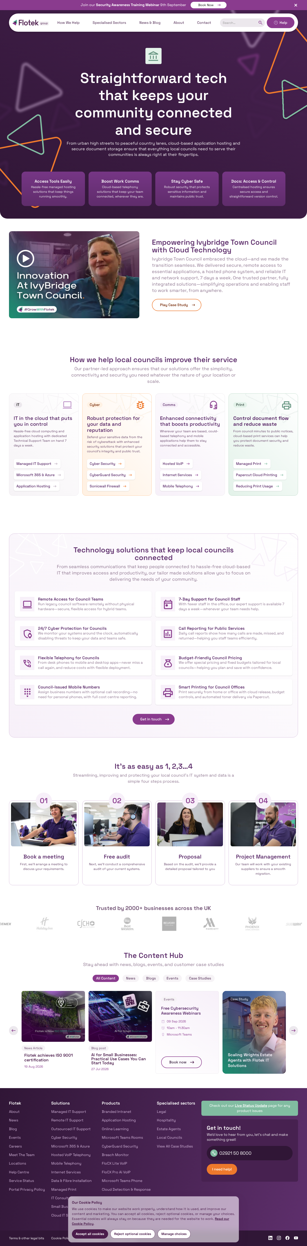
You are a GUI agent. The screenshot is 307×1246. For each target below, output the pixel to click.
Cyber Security (64, 1137)
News (13, 1120)
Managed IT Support (68, 1111)
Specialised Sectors (109, 22)
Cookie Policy (61, 1238)
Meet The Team (22, 1154)
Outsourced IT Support (71, 1129)
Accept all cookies (90, 1234)
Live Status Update (251, 1105)
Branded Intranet (116, 1111)
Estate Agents (169, 1129)
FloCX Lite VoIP (114, 1163)
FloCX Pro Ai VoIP (116, 1172)
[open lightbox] (74, 274)
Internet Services (66, 1172)
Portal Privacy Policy (27, 1189)
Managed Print (63, 1189)
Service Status (21, 1180)
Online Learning (115, 1129)
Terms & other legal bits (26, 1238)
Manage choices (174, 1234)
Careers (15, 1146)
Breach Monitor (115, 1154)
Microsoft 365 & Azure (70, 1146)
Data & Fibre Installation (71, 1180)
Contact (204, 22)
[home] (31, 23)
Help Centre (19, 1172)
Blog (13, 1129)
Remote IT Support (67, 1120)
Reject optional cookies (132, 1234)
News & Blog (149, 22)
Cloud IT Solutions (66, 1215)
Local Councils (169, 1137)
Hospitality (166, 1120)
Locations (17, 1163)
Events (15, 1137)
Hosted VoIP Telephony (71, 1154)
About (179, 22)
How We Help (68, 22)
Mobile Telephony (66, 1163)
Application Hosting (119, 1120)
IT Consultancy (64, 1198)
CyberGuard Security (120, 1146)
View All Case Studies (175, 1146)
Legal (161, 1111)
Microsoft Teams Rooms (122, 1137)
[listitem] (53, 1032)
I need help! (222, 1169)
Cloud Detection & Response (126, 1189)
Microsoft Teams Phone (122, 1180)
